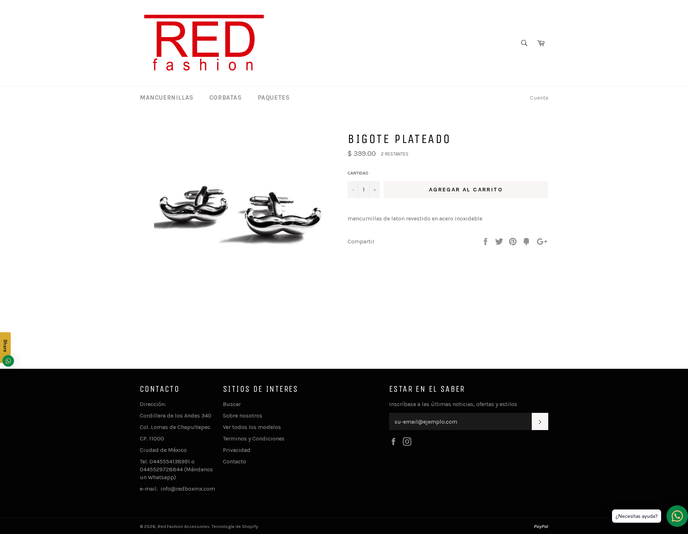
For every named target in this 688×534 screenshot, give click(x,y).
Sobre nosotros (242, 415)
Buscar (232, 404)
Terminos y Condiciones (254, 438)
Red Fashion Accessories (184, 526)
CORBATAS (225, 97)
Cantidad (358, 173)
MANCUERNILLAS (167, 97)
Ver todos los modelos (252, 427)
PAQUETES (274, 97)
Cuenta (539, 97)
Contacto (234, 461)
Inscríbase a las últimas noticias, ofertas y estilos (453, 404)
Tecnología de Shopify (234, 526)
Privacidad (236, 450)
